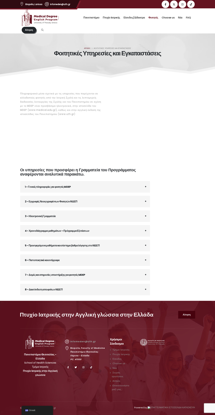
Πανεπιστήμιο (91, 17)
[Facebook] (165, 4)
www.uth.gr (66, 111)
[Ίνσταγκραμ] (182, 4)
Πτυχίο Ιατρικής (111, 17)
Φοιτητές (153, 17)
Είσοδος (117, 358)
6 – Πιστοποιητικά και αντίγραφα (42, 260)
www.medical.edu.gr (42, 107)
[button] (42, 30)
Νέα (180, 17)
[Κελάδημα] (76, 368)
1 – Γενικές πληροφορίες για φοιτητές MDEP (48, 187)
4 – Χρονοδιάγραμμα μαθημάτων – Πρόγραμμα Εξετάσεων (57, 231)
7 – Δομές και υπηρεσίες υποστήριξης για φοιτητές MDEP (55, 275)
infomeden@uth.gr (83, 341)
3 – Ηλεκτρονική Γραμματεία (40, 216)
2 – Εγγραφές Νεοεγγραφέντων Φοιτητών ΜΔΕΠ (51, 201)
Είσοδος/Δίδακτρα (134, 17)
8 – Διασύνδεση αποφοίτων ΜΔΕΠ (44, 289)
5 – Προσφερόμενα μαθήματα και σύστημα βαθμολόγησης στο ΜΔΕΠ (62, 245)
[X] (174, 4)
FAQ (188, 17)
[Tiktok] (191, 4)
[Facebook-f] (68, 368)
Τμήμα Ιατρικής (121, 349)
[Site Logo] (41, 18)
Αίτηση (116, 381)
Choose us (168, 17)
